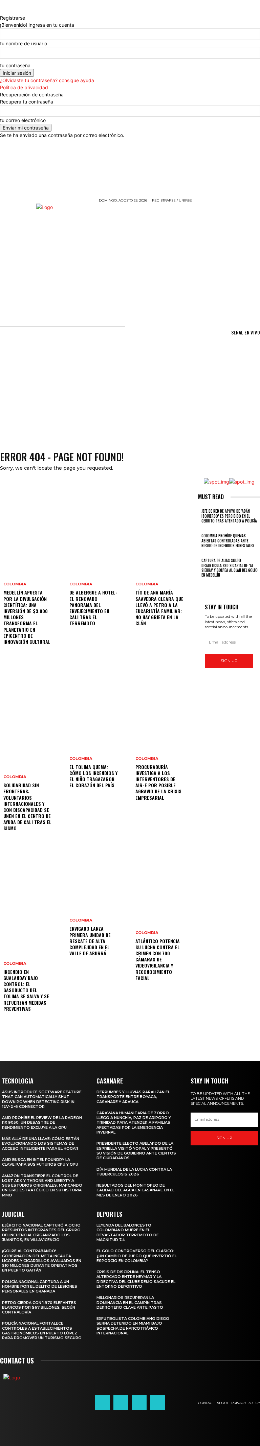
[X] (139, 1402)
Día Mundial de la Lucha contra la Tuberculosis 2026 (134, 1171)
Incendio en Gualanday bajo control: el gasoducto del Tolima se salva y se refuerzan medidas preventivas (26, 990)
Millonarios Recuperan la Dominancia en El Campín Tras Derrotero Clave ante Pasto (129, 1302)
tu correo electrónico (23, 120)
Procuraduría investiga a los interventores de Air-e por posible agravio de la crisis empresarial (158, 782)
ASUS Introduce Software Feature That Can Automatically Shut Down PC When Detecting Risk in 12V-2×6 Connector (42, 1099)
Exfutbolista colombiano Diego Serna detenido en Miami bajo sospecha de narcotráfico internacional (132, 1325)
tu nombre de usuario (23, 43)
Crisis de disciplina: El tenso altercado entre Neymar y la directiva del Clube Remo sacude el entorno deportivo (135, 1279)
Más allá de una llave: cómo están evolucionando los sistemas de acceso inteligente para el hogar (40, 1143)
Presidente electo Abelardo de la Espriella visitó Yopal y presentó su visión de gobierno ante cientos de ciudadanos (136, 1150)
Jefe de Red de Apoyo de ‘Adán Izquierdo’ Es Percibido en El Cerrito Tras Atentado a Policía (229, 515)
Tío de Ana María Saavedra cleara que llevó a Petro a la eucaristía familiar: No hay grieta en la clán (159, 608)
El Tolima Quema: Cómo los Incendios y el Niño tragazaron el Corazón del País (93, 776)
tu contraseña (15, 65)
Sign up (229, 660)
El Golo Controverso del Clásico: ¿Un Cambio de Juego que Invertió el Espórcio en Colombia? (136, 1256)
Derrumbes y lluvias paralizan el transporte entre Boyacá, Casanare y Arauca (133, 1097)
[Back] (2, 11)
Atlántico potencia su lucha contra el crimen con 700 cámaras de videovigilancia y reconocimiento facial (157, 959)
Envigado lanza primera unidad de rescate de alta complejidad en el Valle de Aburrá (90, 941)
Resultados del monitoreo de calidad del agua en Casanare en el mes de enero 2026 (135, 1190)
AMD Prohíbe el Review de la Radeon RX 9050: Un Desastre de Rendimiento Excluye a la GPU (42, 1122)
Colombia (14, 584)
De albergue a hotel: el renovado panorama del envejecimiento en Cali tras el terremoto (93, 608)
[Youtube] (157, 1402)
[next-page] (203, 584)
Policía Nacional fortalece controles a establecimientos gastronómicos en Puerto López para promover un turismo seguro (42, 1330)
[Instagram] (120, 1402)
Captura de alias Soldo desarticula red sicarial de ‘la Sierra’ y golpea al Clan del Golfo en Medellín (229, 568)
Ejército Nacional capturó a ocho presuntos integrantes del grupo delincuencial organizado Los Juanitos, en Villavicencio (41, 1232)
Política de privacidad (24, 87)
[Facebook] (102, 1402)
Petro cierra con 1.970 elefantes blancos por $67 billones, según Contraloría (39, 1307)
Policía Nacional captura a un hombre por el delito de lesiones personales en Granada (39, 1286)
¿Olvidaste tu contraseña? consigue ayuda (47, 80)
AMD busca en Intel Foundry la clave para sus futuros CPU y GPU (40, 1162)
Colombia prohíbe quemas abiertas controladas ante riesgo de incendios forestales (227, 540)
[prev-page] (200, 584)
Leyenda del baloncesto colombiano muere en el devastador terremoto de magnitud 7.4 (127, 1232)
